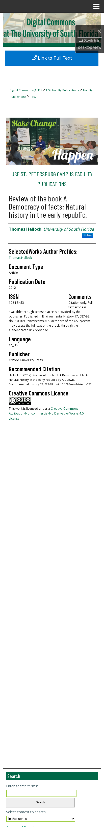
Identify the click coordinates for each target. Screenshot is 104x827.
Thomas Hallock (20, 258)
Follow (88, 235)
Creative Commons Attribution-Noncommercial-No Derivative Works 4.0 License (46, 413)
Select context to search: (26, 811)
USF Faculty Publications (62, 90)
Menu (96, 6)
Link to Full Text (54, 58)
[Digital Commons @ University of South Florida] (52, 28)
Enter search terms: (22, 786)
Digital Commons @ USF (26, 90)
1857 (33, 97)
